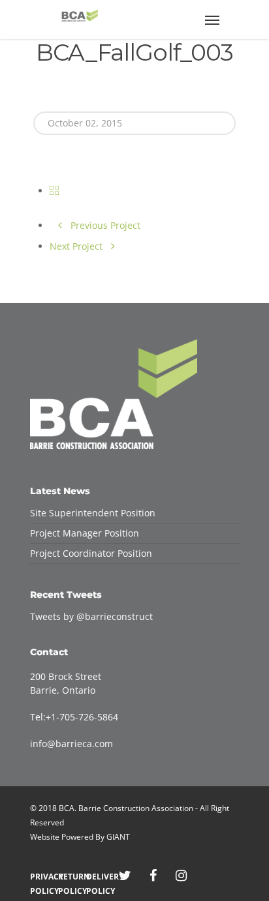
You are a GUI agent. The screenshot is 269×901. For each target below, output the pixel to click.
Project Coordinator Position (91, 553)
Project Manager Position (84, 533)
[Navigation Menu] (212, 19)
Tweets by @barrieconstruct (91, 616)
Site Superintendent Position (92, 513)
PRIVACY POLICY (41, 876)
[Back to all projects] (54, 191)
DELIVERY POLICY (97, 876)
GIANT (118, 836)
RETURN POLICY (69, 876)
